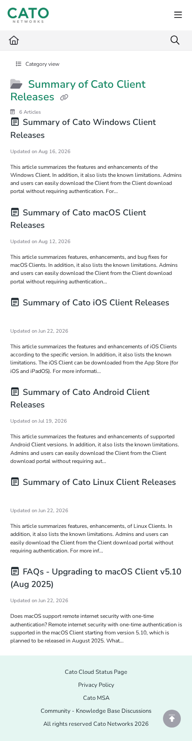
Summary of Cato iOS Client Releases (95, 302)
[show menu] (178, 15)
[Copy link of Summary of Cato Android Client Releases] (61, 406)
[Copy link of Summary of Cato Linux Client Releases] (24, 495)
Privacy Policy (96, 685)
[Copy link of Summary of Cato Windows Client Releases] (61, 136)
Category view (41, 64)
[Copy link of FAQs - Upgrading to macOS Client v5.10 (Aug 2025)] (70, 585)
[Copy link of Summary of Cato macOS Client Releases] (61, 226)
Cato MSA (96, 698)
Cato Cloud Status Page (96, 672)
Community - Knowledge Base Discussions (96, 711)
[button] (172, 719)
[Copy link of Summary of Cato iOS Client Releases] (24, 316)
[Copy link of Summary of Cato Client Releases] (64, 98)
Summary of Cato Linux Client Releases (98, 482)
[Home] (28, 15)
